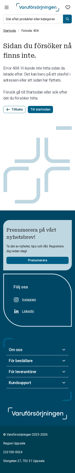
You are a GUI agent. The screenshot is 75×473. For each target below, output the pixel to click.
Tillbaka (17, 109)
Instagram (29, 300)
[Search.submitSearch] (67, 19)
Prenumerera (37, 260)
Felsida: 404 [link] (30, 31)
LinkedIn (28, 311)
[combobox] (37, 19)
